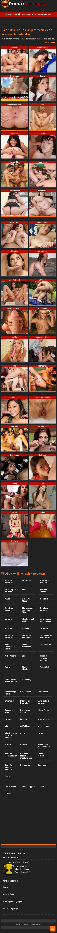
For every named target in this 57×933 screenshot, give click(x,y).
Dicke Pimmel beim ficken (46, 636)
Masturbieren (44, 719)
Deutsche (44, 628)
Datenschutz (8, 894)
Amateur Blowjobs (9, 582)
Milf (6, 726)
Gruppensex (25, 692)
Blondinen (44, 599)
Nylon (22, 733)
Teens (7, 776)
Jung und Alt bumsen (43, 702)
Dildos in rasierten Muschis (44, 658)
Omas (40, 733)
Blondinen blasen (9, 609)
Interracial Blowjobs (24, 702)
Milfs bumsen (44, 726)
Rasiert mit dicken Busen (44, 746)
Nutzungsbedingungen (12, 901)
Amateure (26, 581)
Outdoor (8, 745)
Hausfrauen (43, 692)
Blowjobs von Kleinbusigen (45, 620)
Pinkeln (23, 745)
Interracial (9, 701)
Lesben (23, 719)
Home (5, 887)
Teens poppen (28, 786)
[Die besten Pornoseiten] (18, 875)
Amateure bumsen (44, 582)
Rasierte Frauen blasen (11, 755)
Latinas (8, 719)
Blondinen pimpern (44, 609)
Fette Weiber (45, 667)
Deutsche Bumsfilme (26, 636)
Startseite (12, 14)
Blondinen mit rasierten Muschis (28, 610)
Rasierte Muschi (41, 755)
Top (52, 929)
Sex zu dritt (43, 765)
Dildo (24, 656)
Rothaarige (25, 765)
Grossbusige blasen (10, 693)
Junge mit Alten (9, 711)
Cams (48, 14)
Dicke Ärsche (10, 656)
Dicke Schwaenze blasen (10, 647)
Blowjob (8, 619)
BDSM (7, 599)
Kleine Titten (43, 710)
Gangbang (26, 679)
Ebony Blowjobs (26, 668)
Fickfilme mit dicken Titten (11, 680)
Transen (8, 794)
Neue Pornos (27, 14)
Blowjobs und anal (28, 620)
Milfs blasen (25, 726)
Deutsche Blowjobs (9, 636)
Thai (42, 786)
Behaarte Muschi (26, 600)
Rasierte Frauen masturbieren (26, 756)
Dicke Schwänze (26, 646)
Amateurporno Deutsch (11, 591)
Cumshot (26, 628)
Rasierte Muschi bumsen (8, 767)
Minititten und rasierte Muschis (11, 735)
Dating (39, 14)
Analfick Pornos (43, 591)
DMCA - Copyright (11, 909)
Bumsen (8, 628)
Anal (24, 590)
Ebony (7, 667)
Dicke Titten (45, 645)
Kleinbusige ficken (25, 711)
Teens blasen (10, 786)
